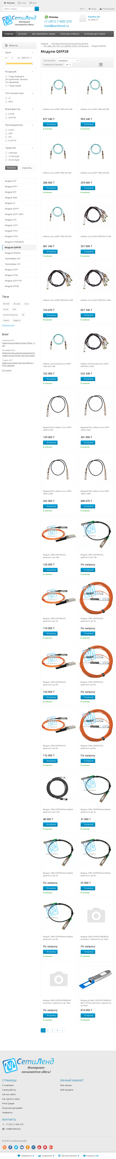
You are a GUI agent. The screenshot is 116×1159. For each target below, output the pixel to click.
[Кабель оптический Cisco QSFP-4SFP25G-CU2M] (96, 343)
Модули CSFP (11, 225)
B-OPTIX (12, 140)
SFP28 (11, 114)
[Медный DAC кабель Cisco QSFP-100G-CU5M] (96, 470)
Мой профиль (66, 1089)
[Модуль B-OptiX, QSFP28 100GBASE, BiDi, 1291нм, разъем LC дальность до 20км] (96, 979)
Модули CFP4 (11, 236)
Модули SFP (10, 181)
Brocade (17, 304)
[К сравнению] (69, 124)
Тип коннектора (14, 93)
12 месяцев (13, 156)
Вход (94, 9)
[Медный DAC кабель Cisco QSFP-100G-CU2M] (96, 406)
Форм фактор (12, 109)
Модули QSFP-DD (13, 280)
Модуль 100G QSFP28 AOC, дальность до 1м (54, 619)
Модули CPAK (11, 275)
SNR (10, 133)
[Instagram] (33, 1147)
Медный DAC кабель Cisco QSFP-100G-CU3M (57, 492)
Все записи (6, 370)
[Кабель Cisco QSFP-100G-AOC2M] (96, 88)
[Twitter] (16, 1147)
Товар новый (14, 85)
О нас (23, 3)
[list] (105, 64)
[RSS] (4, 1147)
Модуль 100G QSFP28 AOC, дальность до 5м (54, 746)
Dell (14, 309)
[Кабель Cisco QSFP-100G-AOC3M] (58, 152)
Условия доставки (94, 34)
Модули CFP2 (11, 230)
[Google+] (51, 1147)
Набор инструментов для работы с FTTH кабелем (18, 364)
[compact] (109, 64)
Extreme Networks (10, 315)
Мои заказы (66, 1085)
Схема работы (9, 1089)
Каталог (22, 34)
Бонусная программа (12, 1108)
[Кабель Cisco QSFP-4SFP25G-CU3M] (58, 279)
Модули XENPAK (13, 253)
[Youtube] (39, 1147)
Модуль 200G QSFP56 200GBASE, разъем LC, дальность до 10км (95, 937)
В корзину (51, 124)
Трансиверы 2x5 (12, 258)
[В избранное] (73, 124)
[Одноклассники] (27, 1147)
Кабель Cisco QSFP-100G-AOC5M (95, 172)
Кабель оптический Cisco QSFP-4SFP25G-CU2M (95, 365)
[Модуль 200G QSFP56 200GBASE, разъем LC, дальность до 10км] (96, 916)
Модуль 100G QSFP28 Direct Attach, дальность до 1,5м (58, 810)
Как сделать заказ (11, 1099)
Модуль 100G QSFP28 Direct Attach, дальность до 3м (96, 874)
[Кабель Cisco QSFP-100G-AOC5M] (96, 152)
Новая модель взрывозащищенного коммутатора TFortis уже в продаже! (18, 354)
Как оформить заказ (43, 34)
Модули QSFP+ (12, 208)
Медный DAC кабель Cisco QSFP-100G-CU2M (95, 428)
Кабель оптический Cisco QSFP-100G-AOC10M (57, 365)
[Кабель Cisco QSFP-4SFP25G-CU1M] (96, 215)
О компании (8, 1085)
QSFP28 (12, 117)
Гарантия (10, 147)
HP (23, 315)
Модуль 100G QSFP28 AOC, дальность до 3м (54, 683)
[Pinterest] (45, 1147)
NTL (10, 137)
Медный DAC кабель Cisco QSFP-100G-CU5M (95, 492)
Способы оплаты (69, 34)
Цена (8, 52)
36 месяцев (13, 159)
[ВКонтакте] (22, 1147)
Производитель (14, 125)
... (110, 34)
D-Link (5, 309)
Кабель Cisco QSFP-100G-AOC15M (57, 109)
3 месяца (12, 152)
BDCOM (6, 304)
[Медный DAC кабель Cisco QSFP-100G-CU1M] (58, 406)
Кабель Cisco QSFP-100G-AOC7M (57, 236)
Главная (8, 34)
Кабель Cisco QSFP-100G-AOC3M (57, 172)
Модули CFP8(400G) (14, 241)
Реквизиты (7, 1112)
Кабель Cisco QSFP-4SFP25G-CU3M (58, 300)
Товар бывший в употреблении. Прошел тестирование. (16, 79)
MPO (10, 101)
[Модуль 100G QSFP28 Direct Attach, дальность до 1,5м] (58, 788)
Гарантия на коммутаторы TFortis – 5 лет (18, 344)
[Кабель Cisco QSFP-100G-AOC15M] (58, 88)
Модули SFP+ (11, 186)
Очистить (27, 168)
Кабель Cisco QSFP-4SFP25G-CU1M (96, 236)
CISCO (11, 129)
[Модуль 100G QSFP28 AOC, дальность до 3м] (58, 661)
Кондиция (10, 71)
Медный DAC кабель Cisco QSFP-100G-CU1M (57, 428)
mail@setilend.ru (13, 1128)
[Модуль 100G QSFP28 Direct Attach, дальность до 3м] (96, 852)
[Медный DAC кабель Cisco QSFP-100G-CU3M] (58, 470)
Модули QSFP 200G (14, 214)
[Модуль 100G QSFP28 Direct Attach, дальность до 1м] (96, 788)
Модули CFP (11, 219)
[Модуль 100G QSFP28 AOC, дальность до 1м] (58, 597)
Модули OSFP (11, 269)
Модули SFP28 (12, 286)
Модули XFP (10, 192)
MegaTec (17, 320)
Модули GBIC (11, 197)
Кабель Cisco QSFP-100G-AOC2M (95, 109)
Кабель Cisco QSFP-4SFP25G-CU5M (96, 300)
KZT (82, 9)
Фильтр (13, 45)
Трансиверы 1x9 (12, 264)
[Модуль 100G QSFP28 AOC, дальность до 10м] (58, 534)
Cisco (27, 304)
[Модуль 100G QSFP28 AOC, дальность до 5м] (58, 725)
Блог (35, 3)
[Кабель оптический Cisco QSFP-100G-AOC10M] (58, 343)
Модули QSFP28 (13, 247)
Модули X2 (10, 203)
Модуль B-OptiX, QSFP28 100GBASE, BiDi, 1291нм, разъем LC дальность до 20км (96, 1003)
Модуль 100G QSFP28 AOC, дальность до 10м (54, 555)
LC (9, 98)
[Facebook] (10, 1147)
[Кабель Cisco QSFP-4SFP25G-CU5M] (96, 279)
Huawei (6, 320)
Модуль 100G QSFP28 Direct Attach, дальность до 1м (96, 810)
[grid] (101, 64)
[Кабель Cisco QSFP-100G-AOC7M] (58, 215)
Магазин (11, 3)
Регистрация (108, 9)
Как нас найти (9, 1094)
